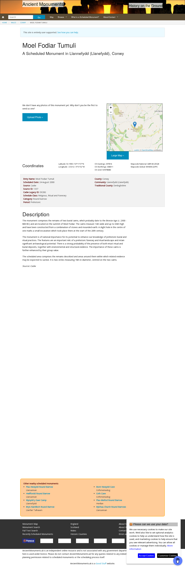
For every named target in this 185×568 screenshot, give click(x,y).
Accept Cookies (146, 555)
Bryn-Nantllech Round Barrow (40, 506)
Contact (122, 530)
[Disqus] (92, 356)
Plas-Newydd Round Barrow (39, 486)
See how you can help (67, 32)
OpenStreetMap (147, 150)
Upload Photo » (35, 117)
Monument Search (31, 527)
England (74, 524)
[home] (3, 17)
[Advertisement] (92, 80)
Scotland (75, 527)
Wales (13, 22)
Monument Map (30, 524)
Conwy (23, 22)
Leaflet (136, 150)
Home (4, 22)
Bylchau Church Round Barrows (111, 506)
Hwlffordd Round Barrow (38, 493)
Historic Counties (79, 534)
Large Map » (117, 155)
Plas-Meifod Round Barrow (109, 500)
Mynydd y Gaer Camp (36, 500)
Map (51, 17)
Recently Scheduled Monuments (37, 534)
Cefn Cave (101, 493)
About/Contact (109, 17)
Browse (61, 17)
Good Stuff (101, 563)
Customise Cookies (167, 555)
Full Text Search (30, 530)
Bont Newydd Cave (105, 486)
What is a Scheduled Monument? (85, 17)
